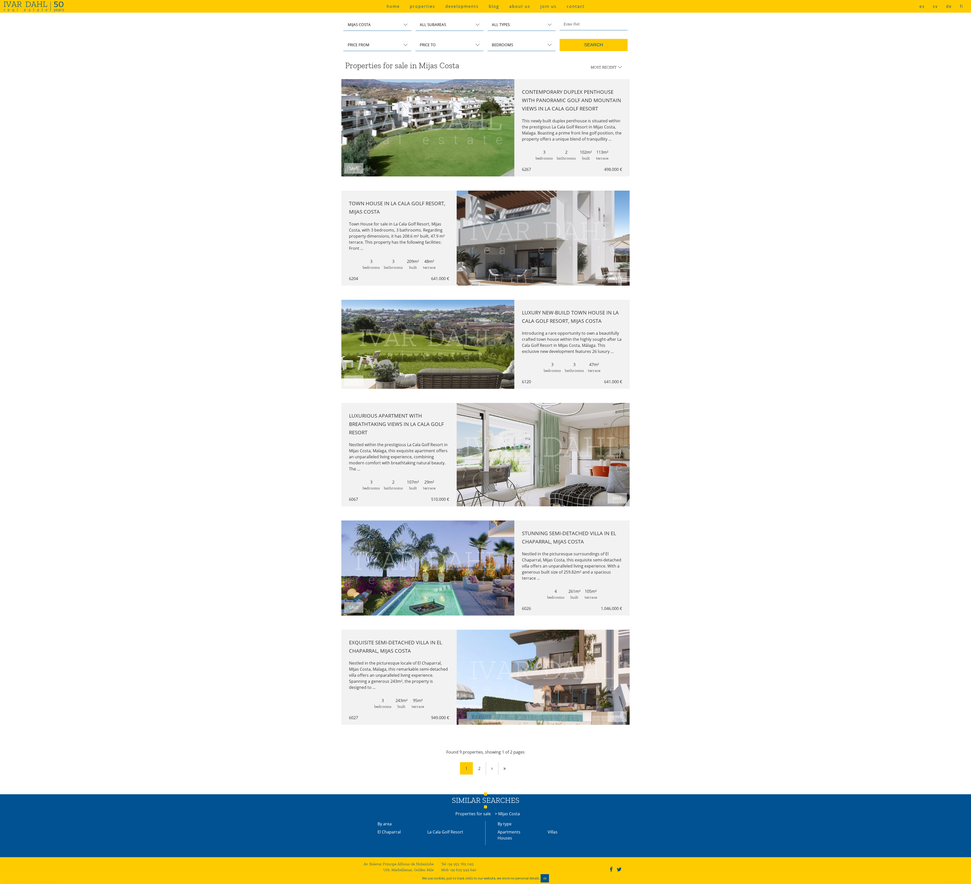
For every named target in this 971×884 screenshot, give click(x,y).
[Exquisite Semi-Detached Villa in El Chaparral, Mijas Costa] (543, 677)
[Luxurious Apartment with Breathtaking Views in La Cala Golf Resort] (543, 454)
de (949, 6)
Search (593, 44)
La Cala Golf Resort (445, 832)
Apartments (509, 832)
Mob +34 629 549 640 (458, 870)
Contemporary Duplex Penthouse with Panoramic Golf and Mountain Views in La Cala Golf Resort (571, 100)
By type (505, 824)
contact (576, 6)
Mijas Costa (509, 814)
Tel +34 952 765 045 (457, 864)
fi (961, 6)
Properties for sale (473, 814)
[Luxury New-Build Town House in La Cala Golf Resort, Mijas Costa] (427, 344)
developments (462, 6)
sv (935, 6)
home (393, 6)
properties (422, 6)
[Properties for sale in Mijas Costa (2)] (492, 768)
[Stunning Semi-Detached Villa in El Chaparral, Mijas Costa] (427, 568)
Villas (553, 832)
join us (548, 6)
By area (385, 824)
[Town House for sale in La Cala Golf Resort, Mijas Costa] (543, 238)
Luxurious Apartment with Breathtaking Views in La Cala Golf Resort (396, 424)
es (922, 6)
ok (545, 878)
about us (519, 6)
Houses (505, 838)
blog (494, 6)
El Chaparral (389, 832)
